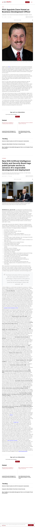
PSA (9, 66)
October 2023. (16, 422)
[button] (2, 2)
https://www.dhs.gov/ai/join (12, 440)
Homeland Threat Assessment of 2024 (11, 307)
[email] (20, 20)
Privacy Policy (4, 525)
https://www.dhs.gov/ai (23, 451)
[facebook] (14, 20)
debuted (11, 414)
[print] (32, 20)
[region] (17, 525)
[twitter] (17, 20)
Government (4, 158)
